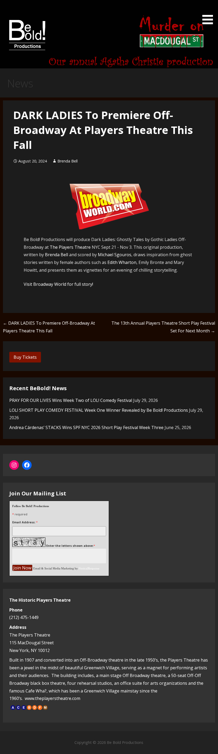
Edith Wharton (121, 262)
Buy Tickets (25, 357)
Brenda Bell (67, 161)
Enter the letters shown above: (70, 546)
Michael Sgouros (114, 255)
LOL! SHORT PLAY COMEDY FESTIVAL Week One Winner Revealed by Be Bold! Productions (98, 410)
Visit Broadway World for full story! (58, 284)
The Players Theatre (70, 247)
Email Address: (23, 522)
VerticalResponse (89, 568)
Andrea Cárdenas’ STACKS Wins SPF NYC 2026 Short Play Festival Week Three (86, 427)
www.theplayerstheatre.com (52, 698)
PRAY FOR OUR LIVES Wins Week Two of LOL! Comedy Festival (70, 400)
